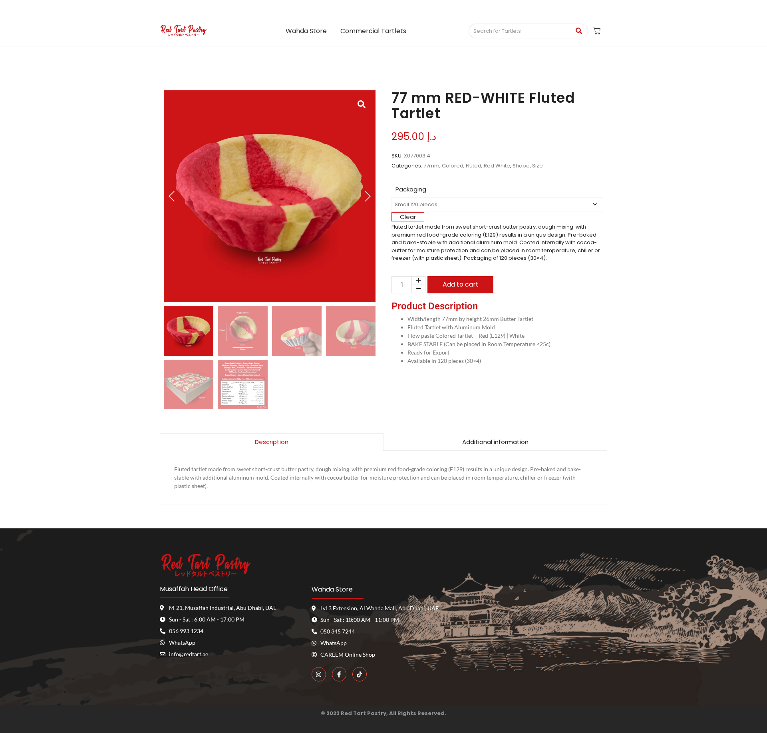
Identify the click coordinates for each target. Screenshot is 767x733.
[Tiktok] (359, 674)
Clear (408, 217)
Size (537, 165)
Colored (452, 165)
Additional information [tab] (495, 442)
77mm (431, 165)
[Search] (579, 31)
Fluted (473, 165)
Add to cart (461, 284)
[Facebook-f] (339, 674)
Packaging (410, 189)
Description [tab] (271, 442)
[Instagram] (319, 674)
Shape (521, 165)
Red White (497, 165)
